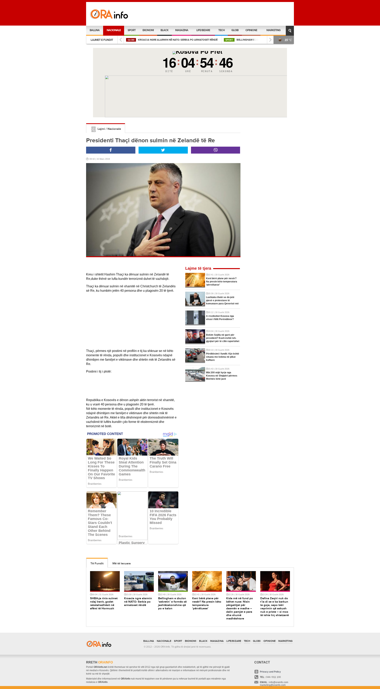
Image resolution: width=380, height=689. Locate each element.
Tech (221, 30)
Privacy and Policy (270, 671)
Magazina (181, 30)
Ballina (95, 30)
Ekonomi (148, 30)
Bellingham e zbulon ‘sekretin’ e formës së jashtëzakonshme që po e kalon (190, 39)
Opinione (251, 30)
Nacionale (114, 30)
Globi (234, 30)
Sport (132, 30)
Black (164, 30)
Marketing (273, 30)
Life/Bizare (203, 30)
